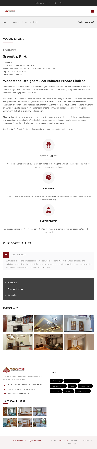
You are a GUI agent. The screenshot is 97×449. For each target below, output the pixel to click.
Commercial (83, 391)
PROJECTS (87, 441)
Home (5, 22)
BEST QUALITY (48, 156)
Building (56, 381)
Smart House (72, 381)
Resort (68, 391)
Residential (84, 386)
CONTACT (71, 444)
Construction (58, 386)
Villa (72, 386)
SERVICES (75, 441)
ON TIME (48, 188)
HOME (53, 441)
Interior (56, 391)
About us (17, 22)
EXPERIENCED (48, 221)
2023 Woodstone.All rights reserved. (27, 440)
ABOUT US (63, 441)
